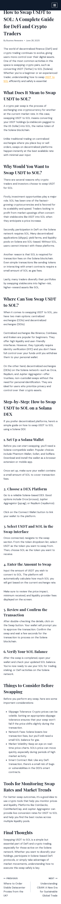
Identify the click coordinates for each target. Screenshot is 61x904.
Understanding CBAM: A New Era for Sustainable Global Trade (47, 887)
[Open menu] (54, 5)
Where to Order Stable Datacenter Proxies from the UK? (14, 887)
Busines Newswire (14, 40)
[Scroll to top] (53, 885)
